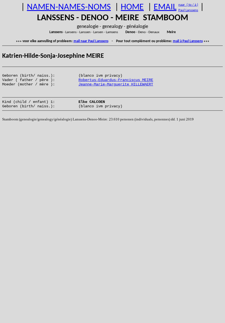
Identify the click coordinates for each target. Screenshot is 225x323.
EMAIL (165, 7)
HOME (132, 7)
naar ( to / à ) (188, 5)
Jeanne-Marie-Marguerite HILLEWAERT (115, 84)
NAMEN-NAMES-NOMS (69, 7)
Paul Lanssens (188, 10)
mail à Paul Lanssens (188, 41)
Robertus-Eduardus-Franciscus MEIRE (115, 80)
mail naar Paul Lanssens (91, 41)
